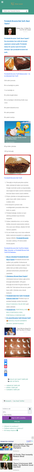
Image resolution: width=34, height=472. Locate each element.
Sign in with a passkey (18, 418)
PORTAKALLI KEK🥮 (23, 309)
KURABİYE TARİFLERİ (13, 389)
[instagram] (17, 369)
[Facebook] (17, 360)
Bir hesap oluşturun (10, 430)
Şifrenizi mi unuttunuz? (11, 426)
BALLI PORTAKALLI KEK (14, 312)
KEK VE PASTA (14, 381)
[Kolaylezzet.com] (17, 3)
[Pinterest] (17, 366)
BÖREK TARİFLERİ (12, 387)
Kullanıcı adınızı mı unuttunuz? (13, 428)
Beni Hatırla (7, 415)
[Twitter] (17, 363)
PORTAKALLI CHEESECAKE (15, 315)
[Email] (17, 372)
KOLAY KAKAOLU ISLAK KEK (16, 304)
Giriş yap (17, 421)
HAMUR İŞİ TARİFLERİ (13, 385)
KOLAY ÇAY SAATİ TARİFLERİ (19, 379)
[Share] (17, 374)
